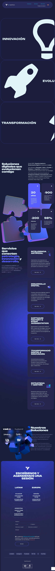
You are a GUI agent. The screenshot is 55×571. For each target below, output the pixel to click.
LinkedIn (12, 553)
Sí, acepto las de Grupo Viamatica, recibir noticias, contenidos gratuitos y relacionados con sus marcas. (27, 538)
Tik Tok (33, 553)
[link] (7, 429)
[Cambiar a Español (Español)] (48, 5)
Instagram (19, 553)
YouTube (43, 553)
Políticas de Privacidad (28, 536)
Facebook (26, 553)
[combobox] (29, 524)
